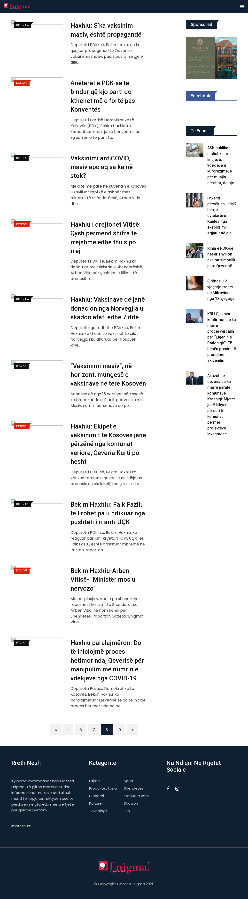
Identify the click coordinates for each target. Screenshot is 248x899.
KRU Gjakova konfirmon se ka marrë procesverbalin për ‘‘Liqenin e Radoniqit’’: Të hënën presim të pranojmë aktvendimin (221, 337)
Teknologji (98, 810)
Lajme (94, 780)
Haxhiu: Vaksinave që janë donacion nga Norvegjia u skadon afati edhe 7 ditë (107, 308)
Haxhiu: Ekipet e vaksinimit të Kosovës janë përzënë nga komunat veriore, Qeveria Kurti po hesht (108, 444)
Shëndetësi (134, 788)
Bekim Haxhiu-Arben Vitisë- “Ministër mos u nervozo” (102, 579)
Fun (127, 810)
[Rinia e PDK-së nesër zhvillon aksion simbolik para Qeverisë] (195, 250)
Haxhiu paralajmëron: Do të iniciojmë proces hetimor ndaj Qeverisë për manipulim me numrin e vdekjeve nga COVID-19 (107, 660)
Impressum (21, 825)
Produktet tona (103, 788)
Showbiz (131, 803)
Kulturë (95, 803)
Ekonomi (96, 795)
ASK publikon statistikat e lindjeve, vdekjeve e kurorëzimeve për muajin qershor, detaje (220, 165)
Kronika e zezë (137, 795)
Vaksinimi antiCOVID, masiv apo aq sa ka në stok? (101, 167)
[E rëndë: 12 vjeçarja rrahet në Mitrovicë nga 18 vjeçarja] (195, 283)
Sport (129, 780)
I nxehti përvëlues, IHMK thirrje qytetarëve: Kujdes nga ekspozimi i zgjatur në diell (221, 215)
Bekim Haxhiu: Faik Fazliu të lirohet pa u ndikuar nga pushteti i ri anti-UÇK (107, 513)
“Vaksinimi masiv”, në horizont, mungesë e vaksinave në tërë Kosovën (108, 374)
